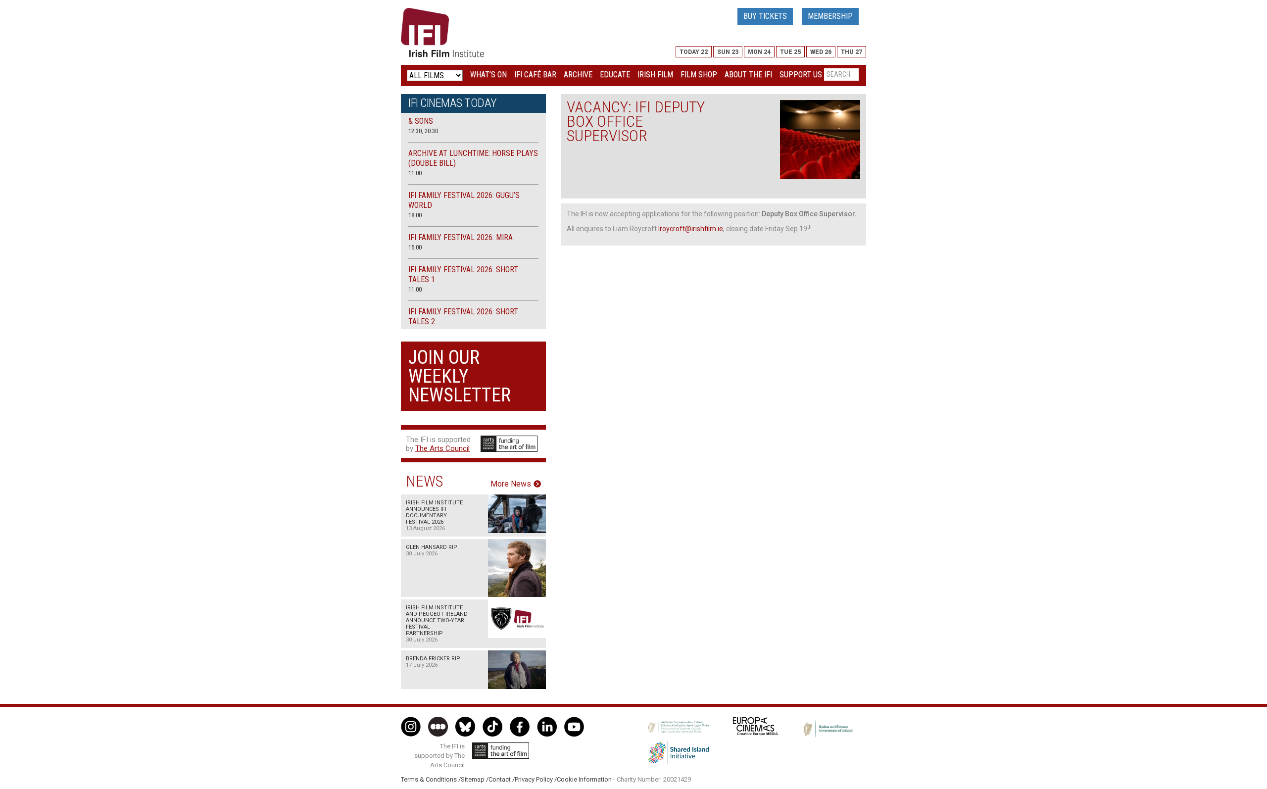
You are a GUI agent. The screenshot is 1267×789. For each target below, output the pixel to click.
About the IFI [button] (748, 74)
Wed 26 (820, 52)
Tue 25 (790, 52)
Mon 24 (759, 52)
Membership (830, 16)
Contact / (501, 779)
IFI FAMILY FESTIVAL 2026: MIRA (460, 237)
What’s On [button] (488, 74)
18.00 (415, 215)
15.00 (415, 247)
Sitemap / (474, 779)
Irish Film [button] (655, 74)
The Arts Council (442, 448)
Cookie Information (584, 779)
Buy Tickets (765, 16)
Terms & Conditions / (431, 779)
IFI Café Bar (535, 74)
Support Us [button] (801, 74)
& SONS (420, 121)
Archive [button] (578, 74)
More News (510, 484)
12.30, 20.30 (423, 131)
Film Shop (699, 74)
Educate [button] (615, 74)
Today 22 (694, 52)
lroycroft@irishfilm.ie (690, 229)
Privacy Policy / (536, 779)
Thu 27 (851, 52)
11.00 (415, 173)
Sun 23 (727, 52)
